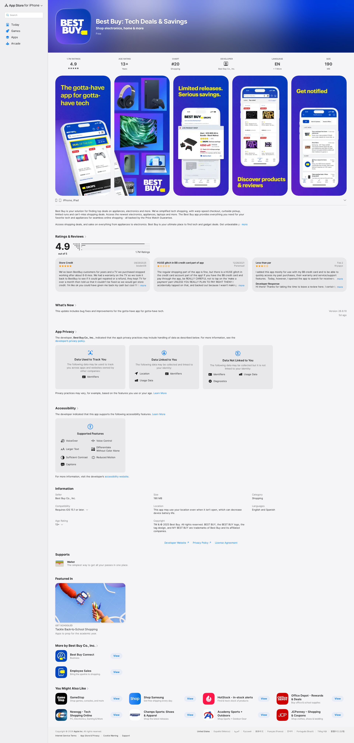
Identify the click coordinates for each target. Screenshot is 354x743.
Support (126, 736)
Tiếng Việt (322, 731)
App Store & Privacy (89, 736)
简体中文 (259, 731)
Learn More (160, 393)
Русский (247, 731)
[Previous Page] (51, 135)
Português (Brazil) (305, 731)
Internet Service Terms (66, 736)
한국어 (290, 731)
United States (203, 731)
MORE (143, 285)
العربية (236, 731)
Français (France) (275, 731)
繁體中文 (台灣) (338, 731)
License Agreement (226, 542)
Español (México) (222, 731)
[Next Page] (350, 135)
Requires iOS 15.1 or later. (70, 509)
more (245, 224)
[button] (24, 24)
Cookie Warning (110, 736)
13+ (57, 524)
